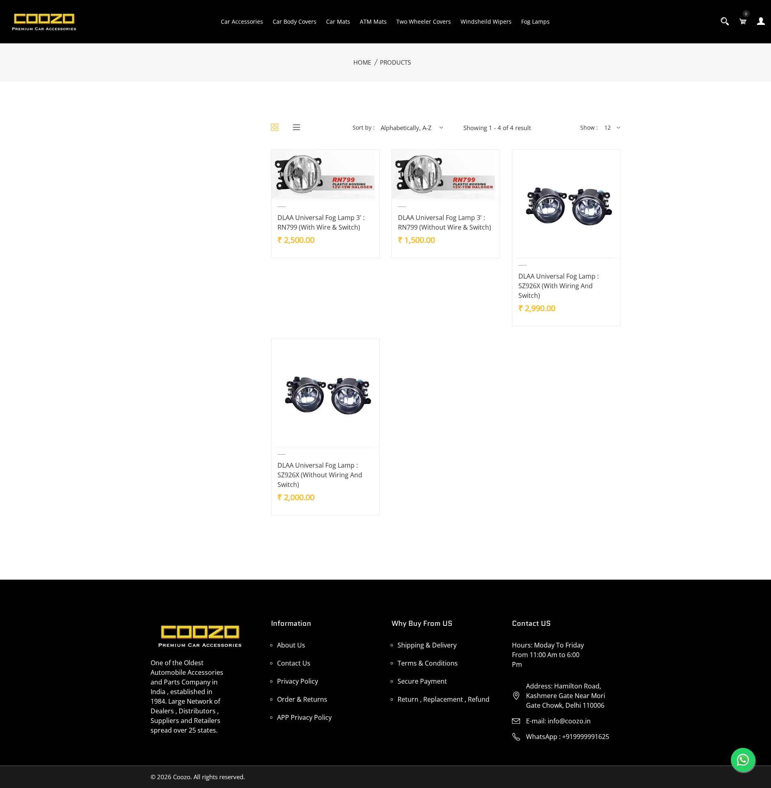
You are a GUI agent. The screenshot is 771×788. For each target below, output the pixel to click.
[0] (743, 21)
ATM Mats (373, 21)
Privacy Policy (297, 681)
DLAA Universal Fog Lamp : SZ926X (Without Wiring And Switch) (319, 475)
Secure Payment (422, 681)
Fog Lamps (535, 21)
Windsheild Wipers (486, 21)
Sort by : (364, 127)
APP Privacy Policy (304, 717)
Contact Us (293, 663)
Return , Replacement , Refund (444, 699)
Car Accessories (242, 21)
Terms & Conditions (428, 663)
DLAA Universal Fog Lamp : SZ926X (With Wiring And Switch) (558, 286)
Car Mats (338, 21)
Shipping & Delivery (427, 645)
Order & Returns (302, 699)
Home (362, 62)
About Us (291, 645)
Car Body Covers (294, 21)
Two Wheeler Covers (423, 21)
